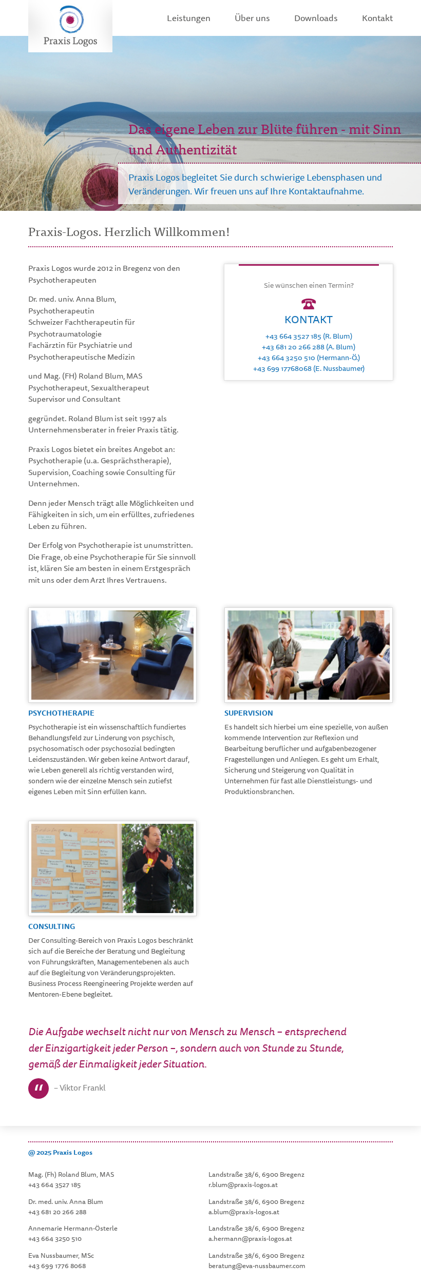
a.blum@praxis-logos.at (243, 1211)
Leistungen (188, 18)
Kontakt (377, 18)
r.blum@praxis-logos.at (243, 1184)
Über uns (252, 18)
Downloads (316, 18)
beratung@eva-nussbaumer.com (256, 1265)
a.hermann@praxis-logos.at (250, 1238)
